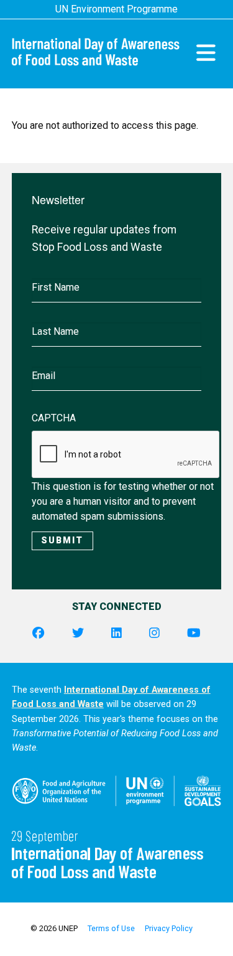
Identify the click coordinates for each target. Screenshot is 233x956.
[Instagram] (154, 633)
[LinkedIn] (116, 633)
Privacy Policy (169, 928)
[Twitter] (78, 633)
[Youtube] (194, 633)
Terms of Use (111, 928)
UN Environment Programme (116, 9)
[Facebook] (38, 633)
